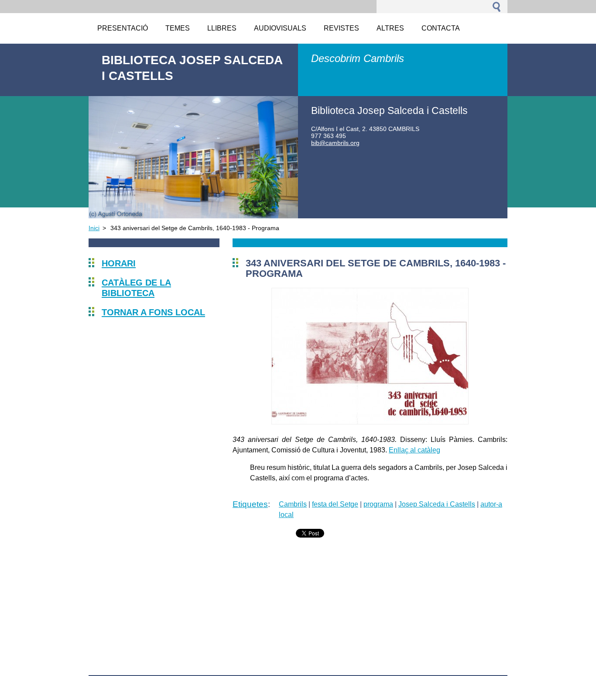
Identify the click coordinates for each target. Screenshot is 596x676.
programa (378, 504)
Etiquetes (250, 504)
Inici (94, 227)
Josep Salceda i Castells (436, 504)
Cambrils (293, 504)
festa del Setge (335, 504)
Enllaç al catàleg (414, 450)
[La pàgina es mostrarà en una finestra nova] (370, 422)
